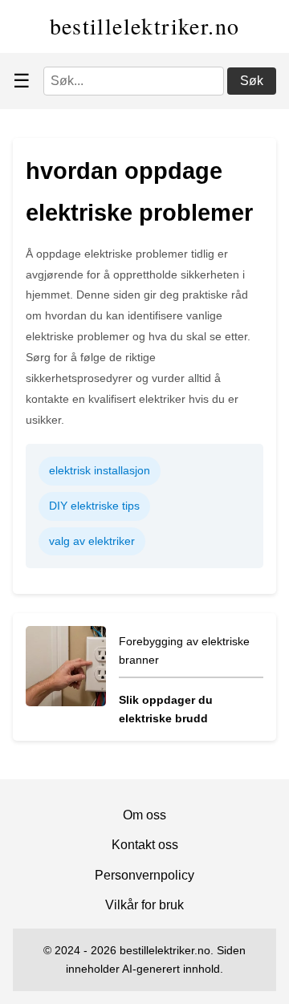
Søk (251, 80)
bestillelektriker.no (145, 25)
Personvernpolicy (144, 875)
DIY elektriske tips (94, 505)
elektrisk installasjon (99, 470)
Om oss (144, 815)
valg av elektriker (92, 541)
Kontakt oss (145, 845)
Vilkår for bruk (144, 905)
